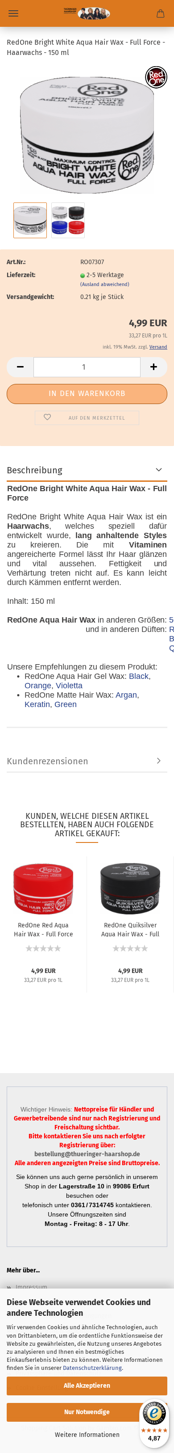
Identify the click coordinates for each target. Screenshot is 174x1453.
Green (65, 704)
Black (139, 676)
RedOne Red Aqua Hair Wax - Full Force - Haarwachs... (43, 929)
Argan (126, 695)
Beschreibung (34, 470)
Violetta (69, 685)
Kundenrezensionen (47, 761)
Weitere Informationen (87, 1435)
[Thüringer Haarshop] (87, 13)
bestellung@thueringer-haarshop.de (87, 1154)
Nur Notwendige (87, 1412)
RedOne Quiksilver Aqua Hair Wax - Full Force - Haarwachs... (130, 929)
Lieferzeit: (21, 275)
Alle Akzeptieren (87, 1386)
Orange (38, 685)
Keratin (37, 704)
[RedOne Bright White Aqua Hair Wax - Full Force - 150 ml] (87, 132)
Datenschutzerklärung (92, 1368)
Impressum (31, 1287)
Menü (13, 13)
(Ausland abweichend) (104, 284)
